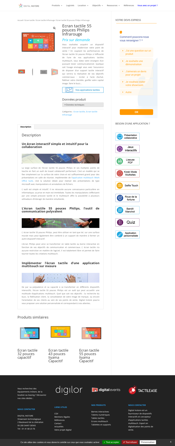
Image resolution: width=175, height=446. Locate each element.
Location (82, 6)
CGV (56, 413)
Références (129, 6)
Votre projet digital (63, 430)
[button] (54, 28)
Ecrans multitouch (99, 421)
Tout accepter (112, 442)
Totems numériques (100, 414)
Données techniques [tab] (75, 105)
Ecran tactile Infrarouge (45, 20)
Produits (56, 6)
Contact (57, 423)
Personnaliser (148, 442)
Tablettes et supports (101, 424)
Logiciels (70, 6)
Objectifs (96, 6)
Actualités (58, 426)
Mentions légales (62, 417)
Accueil (20, 20)
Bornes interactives (100, 411)
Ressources (112, 6)
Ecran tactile (29, 20)
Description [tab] (25, 126)
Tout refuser (131, 442)
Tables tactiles (97, 418)
